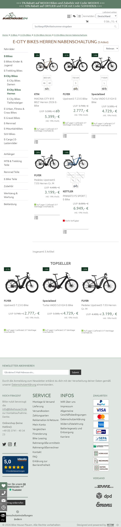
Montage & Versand (44, 401)
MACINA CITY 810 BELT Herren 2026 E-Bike (45, 102)
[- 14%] (104, 63)
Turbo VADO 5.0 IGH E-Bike (104, 100)
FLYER (66, 94)
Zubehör (8, 186)
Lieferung (38, 406)
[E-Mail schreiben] (4, 500)
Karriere (65, 436)
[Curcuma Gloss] (76, 88)
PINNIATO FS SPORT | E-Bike (74, 197)
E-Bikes (14, 35)
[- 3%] (47, 63)
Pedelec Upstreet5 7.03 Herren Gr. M (44, 181)
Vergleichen (39, 429)
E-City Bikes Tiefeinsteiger (15, 100)
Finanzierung (40, 433)
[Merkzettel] (4, 485)
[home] (15, 16)
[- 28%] (47, 160)
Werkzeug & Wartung (10, 195)
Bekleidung (10, 204)
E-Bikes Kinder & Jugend (13, 63)
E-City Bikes (25, 35)
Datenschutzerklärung (24, 384)
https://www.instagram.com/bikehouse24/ (10, 444)
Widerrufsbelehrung (71, 423)
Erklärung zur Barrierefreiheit (41, 462)
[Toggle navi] (69, 16)
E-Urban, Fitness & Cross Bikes (14, 110)
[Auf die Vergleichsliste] (36, 141)
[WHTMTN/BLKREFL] (104, 88)
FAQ (35, 456)
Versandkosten (41, 410)
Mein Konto (39, 424)
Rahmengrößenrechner (46, 447)
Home (5, 35)
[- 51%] (75, 63)
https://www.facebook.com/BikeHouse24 (15, 444)
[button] (4, 310)
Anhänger (9, 154)
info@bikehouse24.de (14, 409)
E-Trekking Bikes (13, 70)
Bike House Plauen (21, 524)
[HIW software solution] (111, 524)
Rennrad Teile (11, 172)
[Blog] (75, 16)
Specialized (98, 94)
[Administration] (117, 524)
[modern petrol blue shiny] (76, 185)
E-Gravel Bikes (12, 117)
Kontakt (37, 452)
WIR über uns (67, 401)
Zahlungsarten (41, 415)
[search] (115, 26)
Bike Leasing (40, 438)
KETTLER (68, 191)
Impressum (66, 406)
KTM (36, 94)
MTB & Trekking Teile (13, 162)
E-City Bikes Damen (13, 82)
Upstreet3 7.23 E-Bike (75, 98)
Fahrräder (9, 49)
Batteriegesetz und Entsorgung (71, 430)
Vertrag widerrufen (13, 502)
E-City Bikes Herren (42, 35)
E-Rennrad (10, 123)
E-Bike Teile (10, 179)
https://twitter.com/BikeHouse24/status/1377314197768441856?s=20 (4, 444)
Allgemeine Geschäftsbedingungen (73, 412)
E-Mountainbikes (13, 128)
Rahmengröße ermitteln (46, 442)
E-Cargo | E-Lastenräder (10, 141)
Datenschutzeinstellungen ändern (18, 517)
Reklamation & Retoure (46, 420)
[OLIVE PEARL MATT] (47, 88)
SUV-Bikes (9, 134)
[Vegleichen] (80, 16)
